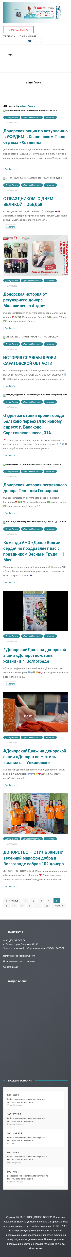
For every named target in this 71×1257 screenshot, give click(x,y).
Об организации (11, 966)
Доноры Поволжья (31, 117)
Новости (50, 117)
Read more (10, 169)
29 (47, 905)
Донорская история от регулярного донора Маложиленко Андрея (25, 300)
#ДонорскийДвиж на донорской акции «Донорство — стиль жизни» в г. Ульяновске (34, 757)
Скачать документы (18, 29)
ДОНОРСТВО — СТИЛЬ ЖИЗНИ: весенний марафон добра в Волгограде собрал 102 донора (34, 858)
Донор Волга (12, 117)
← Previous (12, 900)
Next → (59, 905)
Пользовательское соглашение (19, 961)
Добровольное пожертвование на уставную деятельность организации (27, 1100)
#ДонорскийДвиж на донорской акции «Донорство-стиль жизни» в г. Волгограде (34, 655)
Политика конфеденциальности (19, 955)
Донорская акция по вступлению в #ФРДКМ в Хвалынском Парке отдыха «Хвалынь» (35, 137)
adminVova (27, 106)
